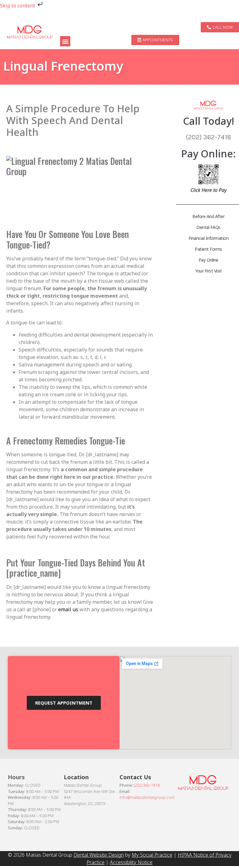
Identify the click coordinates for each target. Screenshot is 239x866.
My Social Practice (152, 854)
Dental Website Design (98, 854)
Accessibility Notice (131, 862)
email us (68, 609)
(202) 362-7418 (147, 785)
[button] (65, 41)
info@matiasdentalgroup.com (147, 797)
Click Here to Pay (208, 190)
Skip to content (18, 5)
